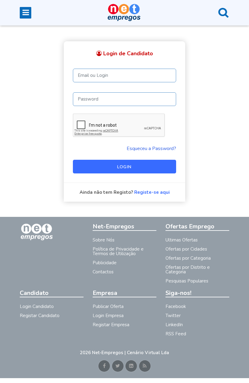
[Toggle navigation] (25, 13)
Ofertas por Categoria (188, 258)
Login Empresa (108, 316)
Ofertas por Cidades (186, 249)
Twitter (173, 316)
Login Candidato (37, 306)
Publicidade (105, 263)
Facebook (175, 306)
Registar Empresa (111, 325)
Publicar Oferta (108, 306)
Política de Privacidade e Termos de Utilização (118, 251)
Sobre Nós (103, 240)
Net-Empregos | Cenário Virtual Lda (130, 353)
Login (124, 167)
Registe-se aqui (152, 192)
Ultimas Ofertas (181, 240)
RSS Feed (175, 334)
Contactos (103, 272)
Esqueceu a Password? (151, 148)
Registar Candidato (40, 316)
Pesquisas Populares (186, 281)
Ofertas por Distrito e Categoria (187, 269)
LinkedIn (174, 325)
